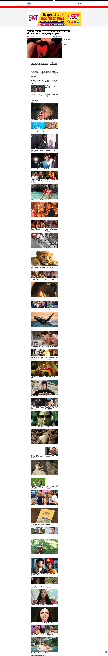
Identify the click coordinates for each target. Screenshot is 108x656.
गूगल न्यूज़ (44, 95)
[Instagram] (54, 0)
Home (28, 28)
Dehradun (31, 28)
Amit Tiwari (30, 35)
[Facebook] (52, 0)
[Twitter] (53, 0)
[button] (80, 3)
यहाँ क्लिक (42, 94)
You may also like (67, 39)
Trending (65, 44)
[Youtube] (55, 0)
